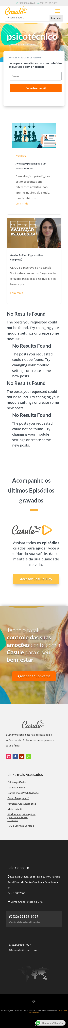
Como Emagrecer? (18, 798)
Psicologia (21, 155)
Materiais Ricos (16, 809)
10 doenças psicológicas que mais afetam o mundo (21, 817)
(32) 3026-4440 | (28, 3)
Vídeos (33, 224)
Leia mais (22, 203)
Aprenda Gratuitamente (22, 803)
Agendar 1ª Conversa (34, 676)
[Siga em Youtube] (21, 756)
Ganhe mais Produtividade (23, 792)
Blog (13, 224)
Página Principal (14, 44)
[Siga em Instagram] (8, 756)
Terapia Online (16, 787)
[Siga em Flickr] (28, 756)
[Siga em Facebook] (15, 756)
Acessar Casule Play (36, 579)
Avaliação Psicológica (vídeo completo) (34, 259)
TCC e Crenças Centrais (21, 825)
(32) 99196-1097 (48, 3)
